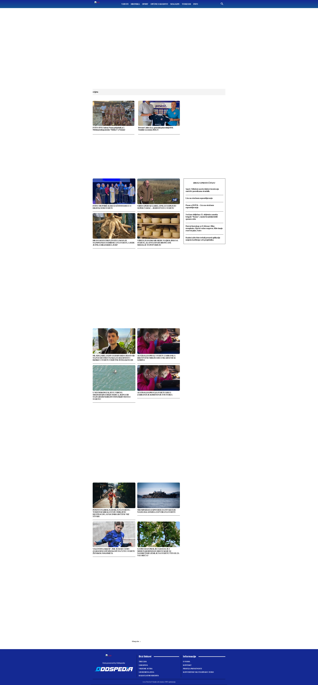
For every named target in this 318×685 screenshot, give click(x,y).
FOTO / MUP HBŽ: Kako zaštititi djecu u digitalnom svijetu (112, 207)
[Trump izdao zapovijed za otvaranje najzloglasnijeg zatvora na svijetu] (158, 495)
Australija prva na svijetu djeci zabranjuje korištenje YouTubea (154, 393)
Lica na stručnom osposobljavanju (199, 198)
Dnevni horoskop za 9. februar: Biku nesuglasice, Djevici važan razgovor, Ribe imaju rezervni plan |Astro (204, 228)
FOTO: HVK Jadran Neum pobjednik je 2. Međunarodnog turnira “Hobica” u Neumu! (109, 129)
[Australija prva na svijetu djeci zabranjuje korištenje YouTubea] (158, 378)
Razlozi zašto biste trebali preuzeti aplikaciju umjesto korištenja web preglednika (203, 239)
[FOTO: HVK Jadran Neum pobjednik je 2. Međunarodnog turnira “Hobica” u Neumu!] (113, 113)
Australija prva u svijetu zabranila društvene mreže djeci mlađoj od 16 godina (156, 358)
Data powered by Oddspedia (114, 663)
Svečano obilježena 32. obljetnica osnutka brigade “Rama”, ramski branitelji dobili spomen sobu (202, 216)
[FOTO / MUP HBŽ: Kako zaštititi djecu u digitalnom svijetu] (114, 191)
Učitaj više (135, 641)
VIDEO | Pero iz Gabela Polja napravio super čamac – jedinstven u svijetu (156, 207)
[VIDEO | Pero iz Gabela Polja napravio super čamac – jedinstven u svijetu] (158, 191)
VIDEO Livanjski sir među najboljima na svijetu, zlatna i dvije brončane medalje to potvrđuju (157, 242)
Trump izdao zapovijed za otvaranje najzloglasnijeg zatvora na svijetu (156, 511)
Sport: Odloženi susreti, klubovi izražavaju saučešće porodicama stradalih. (202, 190)
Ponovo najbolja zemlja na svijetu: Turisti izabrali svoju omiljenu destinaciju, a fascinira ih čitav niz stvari (111, 513)
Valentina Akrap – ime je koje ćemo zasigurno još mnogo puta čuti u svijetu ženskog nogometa (114, 551)
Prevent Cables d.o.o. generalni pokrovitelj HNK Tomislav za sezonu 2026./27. (155, 129)
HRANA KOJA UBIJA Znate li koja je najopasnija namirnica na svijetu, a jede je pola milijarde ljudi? (114, 242)
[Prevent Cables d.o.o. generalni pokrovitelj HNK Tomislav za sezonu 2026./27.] (159, 113)
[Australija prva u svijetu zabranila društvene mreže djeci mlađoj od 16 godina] (158, 341)
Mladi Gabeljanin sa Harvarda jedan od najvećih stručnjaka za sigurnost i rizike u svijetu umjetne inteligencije (114, 358)
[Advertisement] (159, 51)
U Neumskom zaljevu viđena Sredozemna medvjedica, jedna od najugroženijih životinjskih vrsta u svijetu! (112, 395)
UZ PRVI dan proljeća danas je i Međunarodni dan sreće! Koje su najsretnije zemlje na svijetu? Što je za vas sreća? (158, 552)
